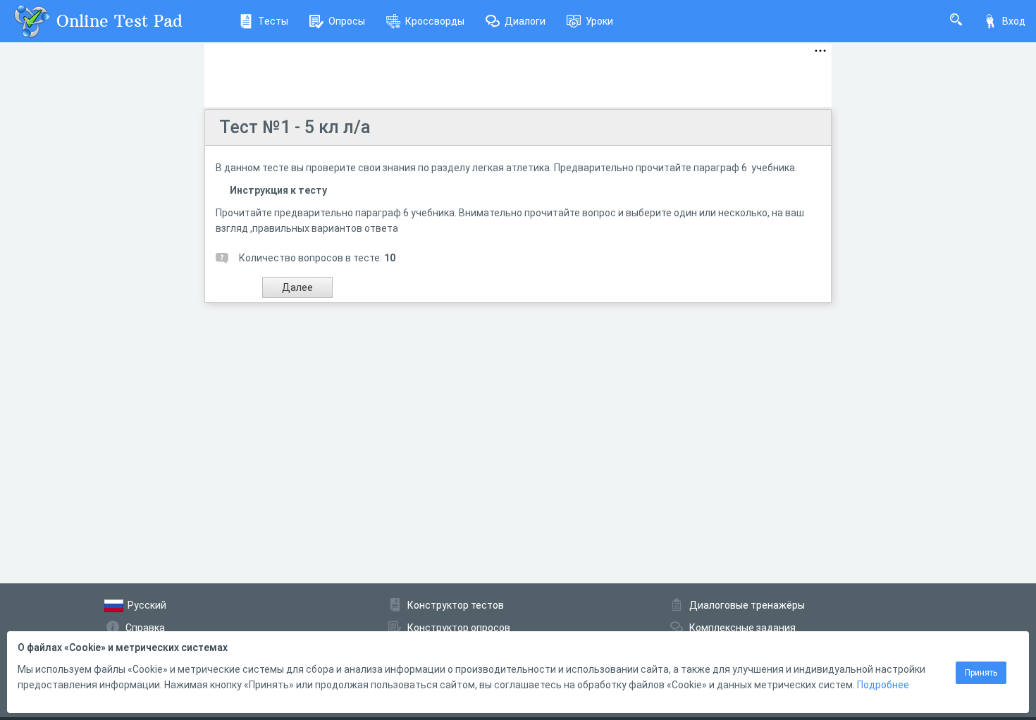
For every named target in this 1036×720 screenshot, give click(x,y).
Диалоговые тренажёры (747, 605)
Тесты (273, 21)
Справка (145, 627)
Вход (1013, 21)
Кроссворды (434, 21)
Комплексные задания (742, 627)
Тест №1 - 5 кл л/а (295, 127)
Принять (981, 673)
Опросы (346, 21)
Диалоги (525, 21)
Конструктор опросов (458, 627)
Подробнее (883, 684)
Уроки (599, 21)
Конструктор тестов (455, 605)
